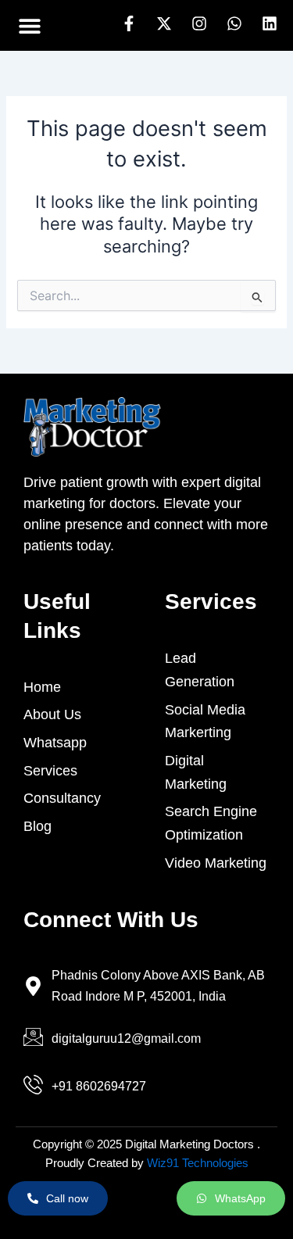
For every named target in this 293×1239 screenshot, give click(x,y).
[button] (29, 25)
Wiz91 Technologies (197, 1163)
